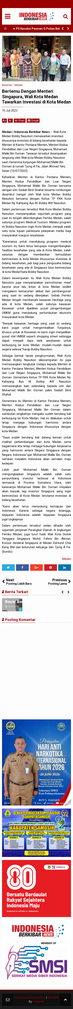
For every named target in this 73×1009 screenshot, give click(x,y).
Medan (66, 559)
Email (35, 120)
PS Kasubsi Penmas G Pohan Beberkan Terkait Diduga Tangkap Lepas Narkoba (41, 29)
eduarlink (38, 1001)
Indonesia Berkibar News (30, 997)
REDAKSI (53, 997)
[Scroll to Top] (65, 999)
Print (21, 120)
